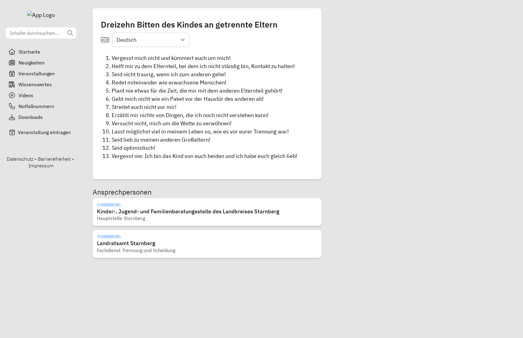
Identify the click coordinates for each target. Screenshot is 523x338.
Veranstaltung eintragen (44, 132)
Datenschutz (20, 159)
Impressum (41, 165)
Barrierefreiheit (54, 159)
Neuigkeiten (31, 63)
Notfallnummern (36, 106)
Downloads (30, 117)
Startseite (29, 52)
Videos (25, 95)
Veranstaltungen (36, 74)
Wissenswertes (35, 84)
